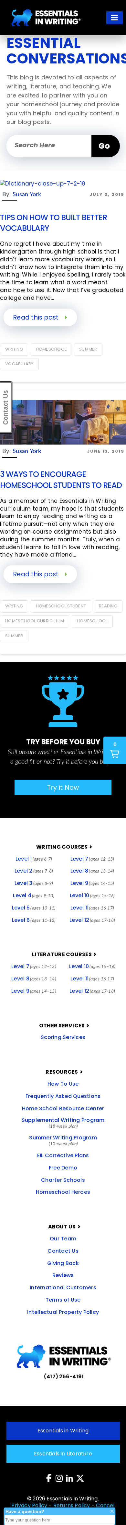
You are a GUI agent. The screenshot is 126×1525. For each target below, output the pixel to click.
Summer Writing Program (63, 1140)
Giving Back (63, 1263)
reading (108, 606)
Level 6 (34, 920)
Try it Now (63, 787)
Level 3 (34, 883)
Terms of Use (63, 1300)
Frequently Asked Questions (63, 1096)
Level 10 (92, 895)
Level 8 (92, 871)
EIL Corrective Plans (63, 1155)
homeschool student (61, 606)
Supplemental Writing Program (63, 1122)
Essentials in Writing (63, 1430)
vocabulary (19, 364)
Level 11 (92, 907)
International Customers (63, 1287)
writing (14, 349)
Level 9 (92, 883)
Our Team (63, 1238)
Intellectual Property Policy (63, 1312)
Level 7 (92, 859)
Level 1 (34, 859)
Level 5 (34, 907)
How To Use (63, 1084)
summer (88, 349)
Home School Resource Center (63, 1108)
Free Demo (63, 1167)
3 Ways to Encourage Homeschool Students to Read (61, 480)
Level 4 (34, 895)
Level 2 (34, 871)
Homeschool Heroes (63, 1192)
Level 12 (92, 920)
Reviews (63, 1275)
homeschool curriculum (34, 621)
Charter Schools (63, 1180)
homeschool (51, 349)
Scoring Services (63, 1037)
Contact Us (63, 1251)
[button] (114, 17)
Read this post (36, 317)
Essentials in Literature (63, 1453)
